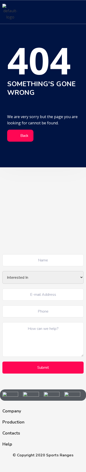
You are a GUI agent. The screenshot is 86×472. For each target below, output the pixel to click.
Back (23, 135)
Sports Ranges (60, 455)
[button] (80, 12)
